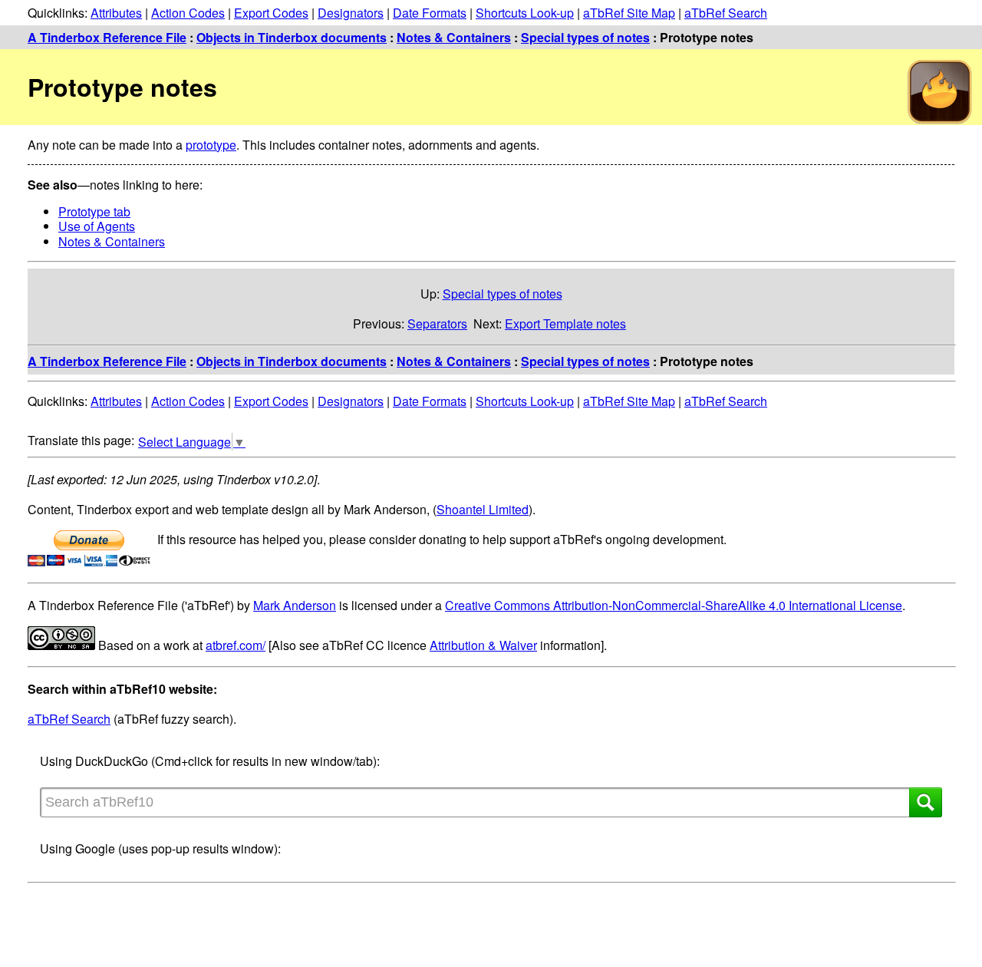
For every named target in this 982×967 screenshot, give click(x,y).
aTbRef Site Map (629, 12)
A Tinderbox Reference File (107, 37)
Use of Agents (96, 226)
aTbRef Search (725, 12)
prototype (211, 144)
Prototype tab (94, 211)
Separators (437, 323)
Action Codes (188, 12)
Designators (351, 12)
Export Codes (271, 12)
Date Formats (429, 12)
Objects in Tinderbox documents (291, 37)
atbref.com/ (235, 645)
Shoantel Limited (483, 509)
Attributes (116, 12)
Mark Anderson (294, 605)
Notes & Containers (454, 37)
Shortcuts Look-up (525, 12)
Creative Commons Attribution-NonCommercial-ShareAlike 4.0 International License (673, 605)
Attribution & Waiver (483, 645)
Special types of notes (585, 37)
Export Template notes (565, 323)
